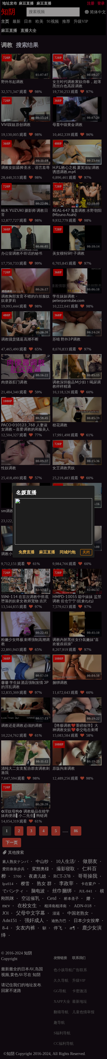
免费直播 (27, 552)
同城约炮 (68, 552)
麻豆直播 (47, 552)
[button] (86, 552)
